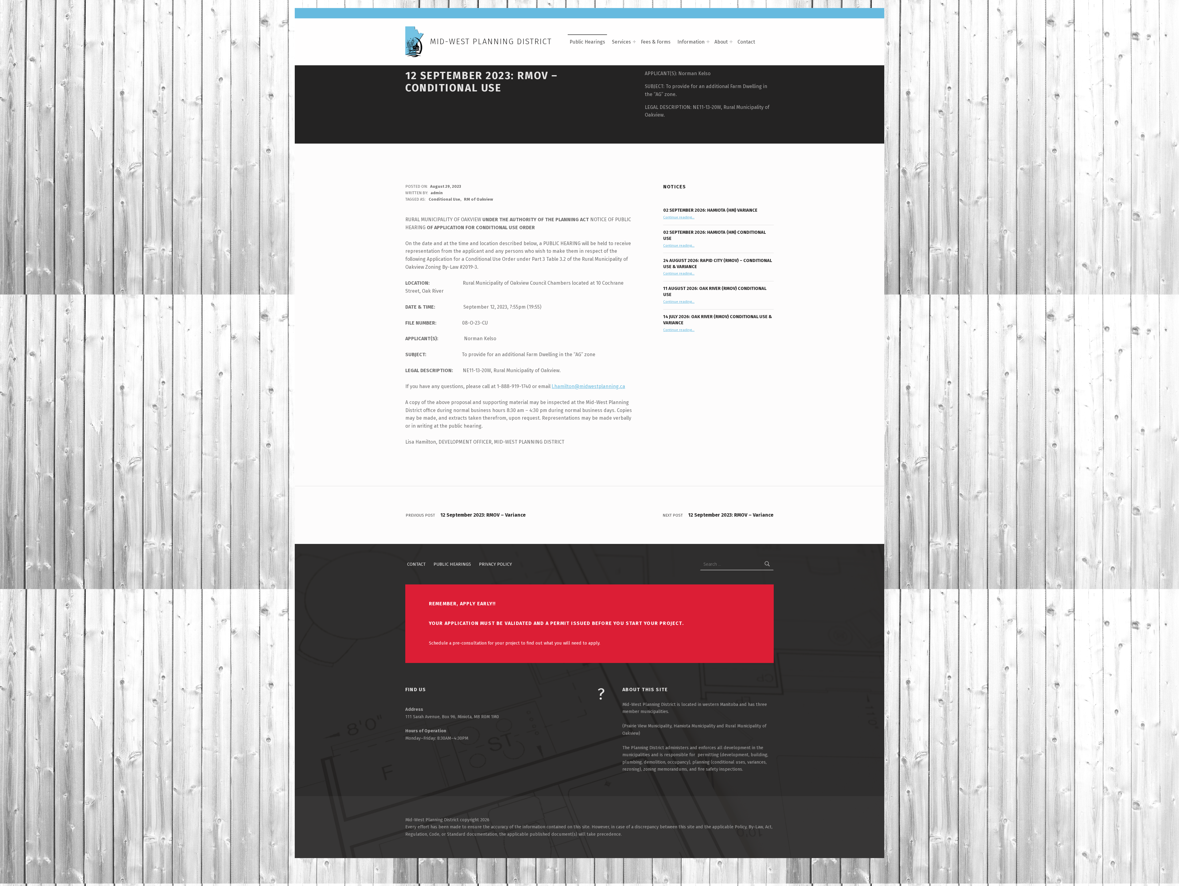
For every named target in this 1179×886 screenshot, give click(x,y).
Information (691, 42)
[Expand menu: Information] (708, 41)
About (721, 42)
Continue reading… (679, 217)
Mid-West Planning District (491, 41)
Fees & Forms (656, 42)
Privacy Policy (495, 564)
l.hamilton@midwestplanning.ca (588, 386)
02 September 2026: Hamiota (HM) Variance (710, 210)
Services (621, 42)
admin (436, 193)
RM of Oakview (478, 199)
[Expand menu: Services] (634, 41)
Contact (746, 42)
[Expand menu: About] (731, 41)
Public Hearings (587, 42)
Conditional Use (444, 199)
